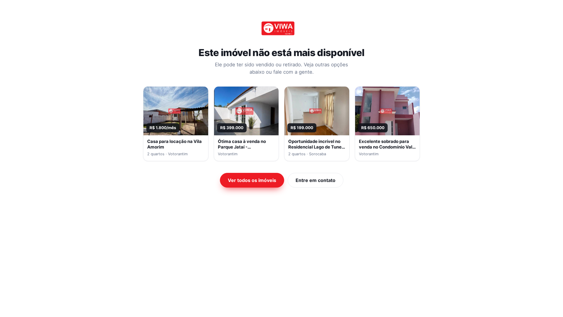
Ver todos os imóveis (252, 180)
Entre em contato (315, 180)
